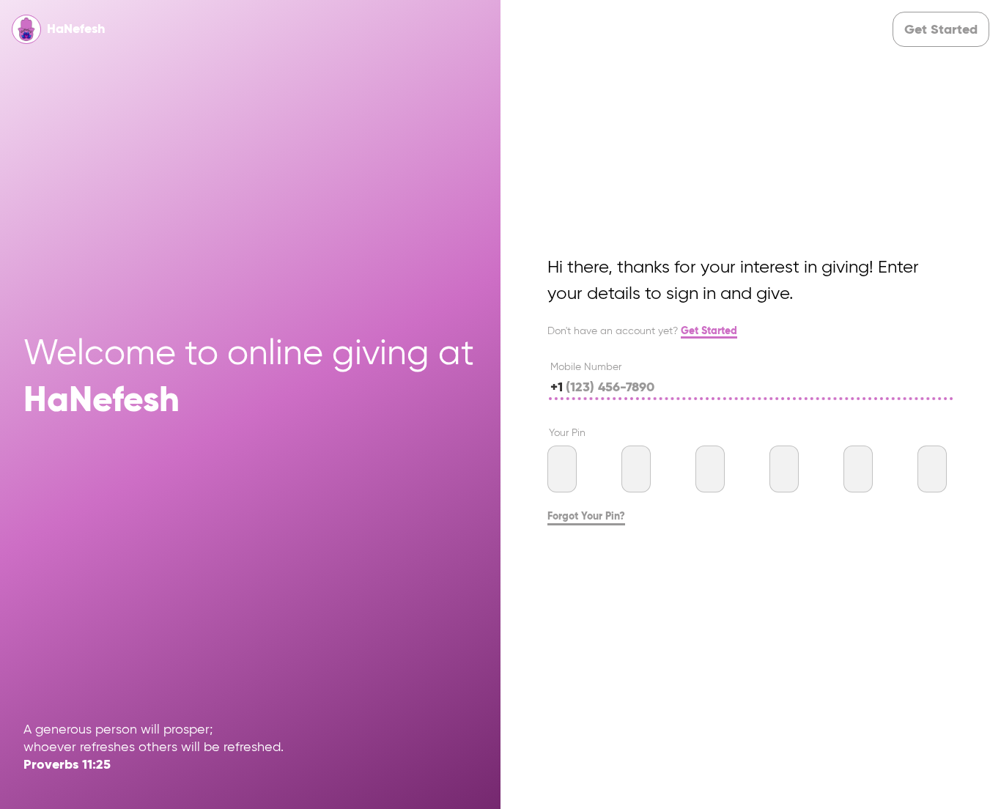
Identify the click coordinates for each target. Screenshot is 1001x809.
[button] (941, 29)
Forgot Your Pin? (586, 516)
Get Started (709, 331)
